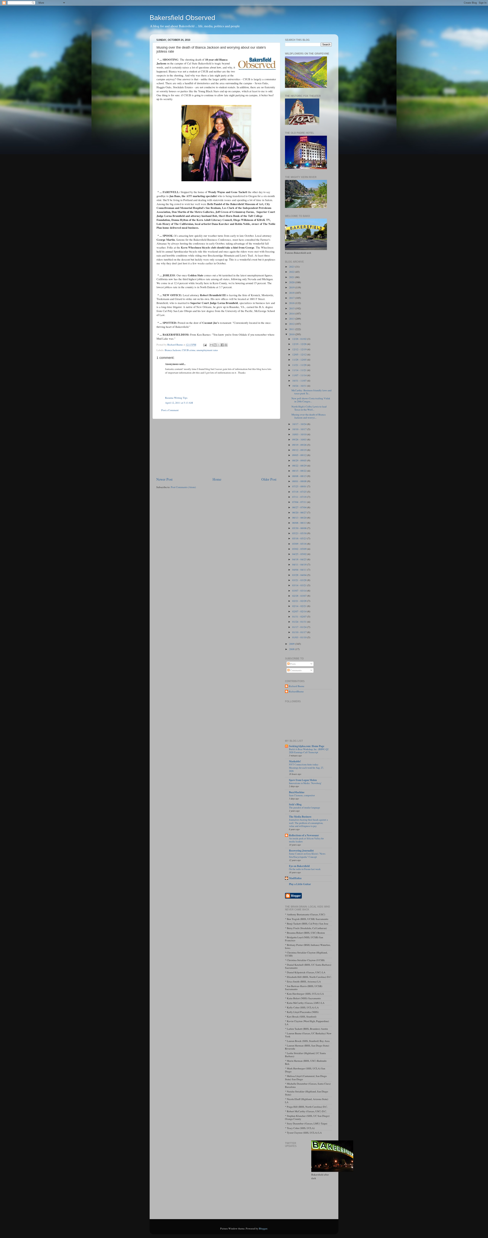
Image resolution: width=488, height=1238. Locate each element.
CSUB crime (188, 350)
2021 (292, 277)
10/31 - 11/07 (299, 380)
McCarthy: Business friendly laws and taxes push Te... (311, 392)
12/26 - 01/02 (299, 339)
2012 (292, 324)
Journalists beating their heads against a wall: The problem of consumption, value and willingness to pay (308, 823)
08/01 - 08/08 (299, 481)
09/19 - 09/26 (299, 445)
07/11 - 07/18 (299, 497)
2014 (292, 313)
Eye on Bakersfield (299, 866)
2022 (292, 271)
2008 (292, 649)
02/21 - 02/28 (299, 601)
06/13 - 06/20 (299, 517)
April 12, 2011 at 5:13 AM (179, 402)
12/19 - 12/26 (299, 344)
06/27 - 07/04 (299, 507)
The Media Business (300, 817)
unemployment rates (207, 350)
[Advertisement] (216, 448)
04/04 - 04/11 (299, 569)
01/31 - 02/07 (299, 616)
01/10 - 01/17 (299, 632)
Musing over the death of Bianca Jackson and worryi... (308, 416)
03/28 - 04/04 (299, 575)
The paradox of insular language (304, 807)
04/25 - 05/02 (299, 554)
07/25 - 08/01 (299, 486)
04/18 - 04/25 (299, 559)
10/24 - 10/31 (299, 385)
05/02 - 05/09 (299, 549)
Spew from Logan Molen (303, 780)
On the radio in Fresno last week (304, 869)
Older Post (268, 479)
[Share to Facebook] (222, 345)
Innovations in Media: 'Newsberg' (305, 783)
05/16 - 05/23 (299, 538)
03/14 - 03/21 (299, 585)
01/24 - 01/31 (299, 621)
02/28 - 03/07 (299, 595)
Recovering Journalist (301, 850)
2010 (292, 334)
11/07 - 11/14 (299, 375)
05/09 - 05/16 (299, 543)
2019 (292, 287)
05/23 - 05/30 (299, 533)
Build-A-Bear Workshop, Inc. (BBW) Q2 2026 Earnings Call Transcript (308, 750)
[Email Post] (204, 344)
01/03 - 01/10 (299, 637)
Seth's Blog (295, 804)
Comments (296, 670)
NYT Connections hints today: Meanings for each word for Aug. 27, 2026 (306, 767)
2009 (292, 643)
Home (217, 479)
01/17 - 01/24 (299, 627)
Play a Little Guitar (300, 884)
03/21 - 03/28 (299, 580)
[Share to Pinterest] (226, 345)
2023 (292, 266)
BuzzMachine (296, 792)
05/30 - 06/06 (299, 528)
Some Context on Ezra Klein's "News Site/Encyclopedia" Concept (307, 855)
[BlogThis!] (215, 345)
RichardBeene (296, 691)
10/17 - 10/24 (299, 424)
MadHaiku (295, 878)
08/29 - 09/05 (299, 460)
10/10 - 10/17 (299, 429)
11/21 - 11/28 (299, 365)
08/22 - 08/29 (299, 465)
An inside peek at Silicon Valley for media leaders (306, 840)
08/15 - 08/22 (299, 470)
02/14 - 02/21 (299, 606)
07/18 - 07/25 (299, 491)
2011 (292, 329)
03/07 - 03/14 (299, 590)
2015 (292, 308)
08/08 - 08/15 (299, 476)
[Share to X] (219, 345)
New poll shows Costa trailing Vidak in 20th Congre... (310, 400)
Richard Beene (296, 686)
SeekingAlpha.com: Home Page (306, 746)
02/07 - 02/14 (299, 611)
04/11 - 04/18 (299, 564)
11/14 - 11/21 (299, 370)
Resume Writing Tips (176, 397)
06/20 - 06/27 (299, 512)
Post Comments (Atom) (183, 487)
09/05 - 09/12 (299, 455)
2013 (292, 318)
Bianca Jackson (173, 350)
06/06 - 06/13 (299, 522)
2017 (292, 298)
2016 (292, 303)
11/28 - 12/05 (299, 359)
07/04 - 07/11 (299, 502)
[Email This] (211, 345)
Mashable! (295, 761)
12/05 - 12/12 (299, 354)
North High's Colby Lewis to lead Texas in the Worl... (309, 408)
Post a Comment (170, 410)
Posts (293, 664)
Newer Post (164, 479)
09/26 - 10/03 (299, 439)
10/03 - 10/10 (299, 434)
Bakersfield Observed (182, 18)
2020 (292, 282)
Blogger (263, 1228)
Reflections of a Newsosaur (304, 835)
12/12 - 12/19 (299, 349)
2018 (292, 292)
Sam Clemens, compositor (302, 795)
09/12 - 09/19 (299, 450)
